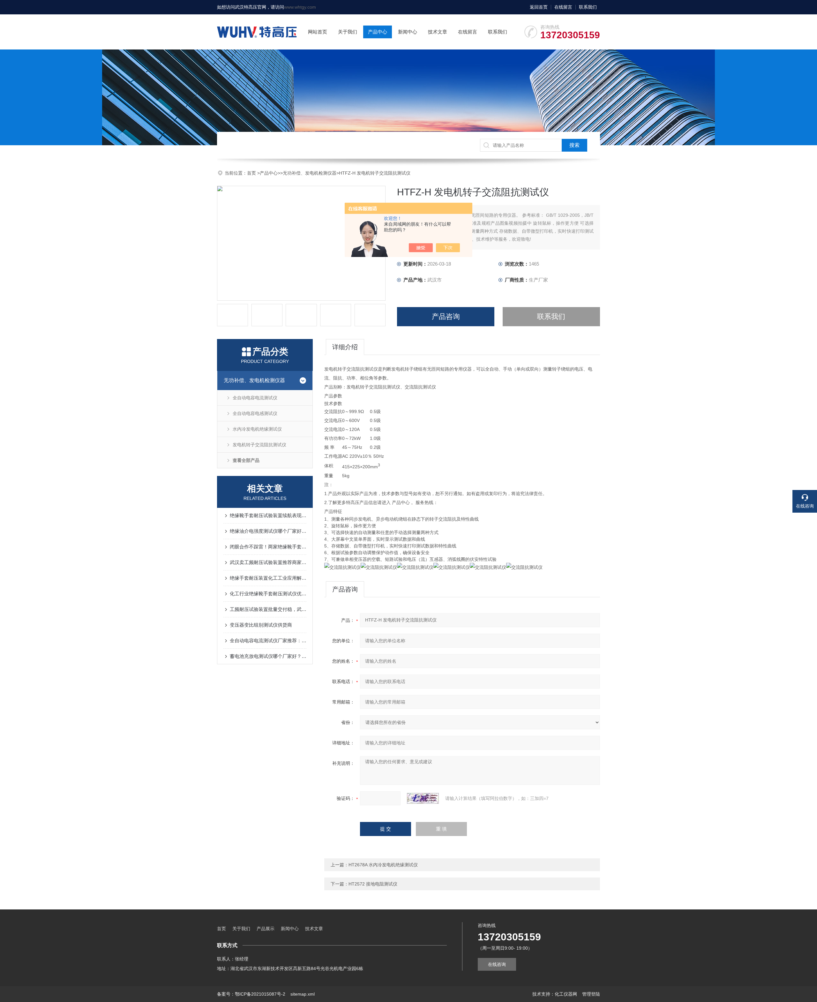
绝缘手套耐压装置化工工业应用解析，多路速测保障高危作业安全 (268, 578)
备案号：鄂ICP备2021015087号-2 (251, 994)
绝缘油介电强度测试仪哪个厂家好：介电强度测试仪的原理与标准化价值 (268, 531)
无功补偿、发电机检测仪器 (309, 173)
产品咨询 (446, 316)
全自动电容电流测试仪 (255, 397)
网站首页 (317, 31)
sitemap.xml (302, 994)
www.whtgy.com (300, 7)
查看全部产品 (246, 460)
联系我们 (588, 7)
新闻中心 (407, 31)
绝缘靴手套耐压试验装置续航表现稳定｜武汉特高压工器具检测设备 (268, 515)
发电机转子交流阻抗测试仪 (259, 444)
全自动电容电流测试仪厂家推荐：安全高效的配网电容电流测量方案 (268, 640)
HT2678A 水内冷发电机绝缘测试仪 (383, 864)
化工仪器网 (566, 994)
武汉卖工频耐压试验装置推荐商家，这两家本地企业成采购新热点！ (268, 562)
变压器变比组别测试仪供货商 (261, 625)
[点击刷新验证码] (423, 798)
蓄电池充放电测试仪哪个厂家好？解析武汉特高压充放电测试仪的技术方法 (268, 656)
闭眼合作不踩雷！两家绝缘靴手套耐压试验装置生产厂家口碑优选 (268, 546)
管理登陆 (591, 994)
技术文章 (437, 31)
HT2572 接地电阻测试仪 (373, 883)
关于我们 (347, 31)
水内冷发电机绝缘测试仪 (257, 429)
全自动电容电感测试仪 (255, 413)
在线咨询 (497, 964)
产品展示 (265, 928)
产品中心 (377, 31)
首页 (252, 173)
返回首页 (539, 7)
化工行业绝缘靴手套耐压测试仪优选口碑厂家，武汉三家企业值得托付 (268, 593)
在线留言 (563, 7)
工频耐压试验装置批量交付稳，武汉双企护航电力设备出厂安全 (268, 609)
